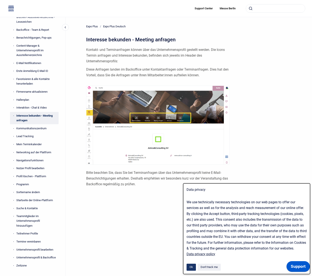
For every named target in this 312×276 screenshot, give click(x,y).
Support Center (204, 8)
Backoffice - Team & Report (32, 29)
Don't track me (209, 267)
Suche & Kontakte (27, 208)
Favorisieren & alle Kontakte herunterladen (33, 81)
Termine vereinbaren (28, 241)
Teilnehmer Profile (27, 233)
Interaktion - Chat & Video (31, 107)
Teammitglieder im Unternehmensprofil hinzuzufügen (28, 221)
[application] (298, 267)
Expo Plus (92, 26)
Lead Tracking (25, 136)
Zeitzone (21, 265)
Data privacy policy (201, 254)
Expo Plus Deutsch (114, 26)
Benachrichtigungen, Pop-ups (34, 37)
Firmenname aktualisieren (32, 91)
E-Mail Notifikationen (28, 63)
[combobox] (275, 8)
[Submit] (250, 8)
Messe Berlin (228, 8)
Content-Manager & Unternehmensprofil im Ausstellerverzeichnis (30, 50)
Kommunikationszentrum (31, 128)
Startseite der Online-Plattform (34, 200)
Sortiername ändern (28, 192)
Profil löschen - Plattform (31, 176)
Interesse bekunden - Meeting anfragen (34, 118)
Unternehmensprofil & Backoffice (36, 257)
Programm (22, 184)
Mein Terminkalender (29, 144)
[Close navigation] (65, 27)
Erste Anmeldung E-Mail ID (32, 71)
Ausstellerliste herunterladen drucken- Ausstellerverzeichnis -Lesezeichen (35, 17)
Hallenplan (22, 99)
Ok (191, 267)
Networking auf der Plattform (33, 152)
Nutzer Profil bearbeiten (30, 168)
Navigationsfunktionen (30, 160)
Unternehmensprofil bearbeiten (34, 249)
